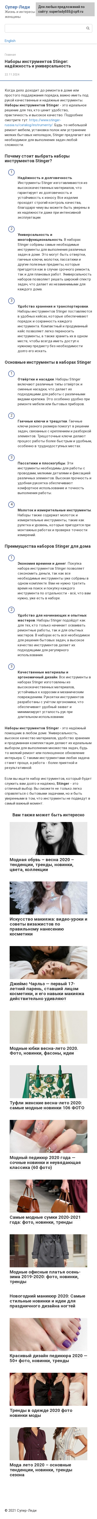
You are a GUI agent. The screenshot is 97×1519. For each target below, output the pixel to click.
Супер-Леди (17, 6)
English (10, 41)
